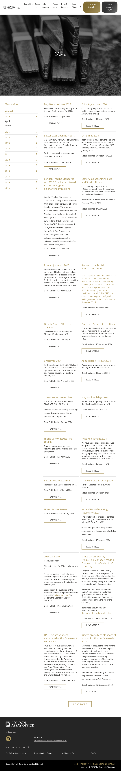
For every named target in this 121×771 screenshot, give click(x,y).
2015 (7, 187)
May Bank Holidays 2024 (95, 397)
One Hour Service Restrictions (98, 324)
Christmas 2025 (90, 135)
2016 (7, 182)
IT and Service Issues (55, 509)
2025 (7, 131)
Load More (80, 704)
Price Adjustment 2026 (94, 104)
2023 (7, 143)
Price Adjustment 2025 (56, 265)
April (7, 121)
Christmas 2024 (52, 360)
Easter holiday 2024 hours (58, 480)
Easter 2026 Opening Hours (59, 135)
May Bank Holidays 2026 (57, 104)
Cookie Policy (80, 764)
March (8, 125)
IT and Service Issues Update (98, 480)
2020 (7, 159)
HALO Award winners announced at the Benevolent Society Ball (60, 638)
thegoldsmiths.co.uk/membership (96, 613)
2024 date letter (53, 556)
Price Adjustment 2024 (94, 438)
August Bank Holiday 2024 (96, 360)
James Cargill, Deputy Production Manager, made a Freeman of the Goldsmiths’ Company (98, 561)
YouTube (94, 753)
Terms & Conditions (97, 764)
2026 (7, 116)
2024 (7, 137)
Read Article (55, 123)
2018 (7, 171)
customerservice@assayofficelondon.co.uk (50, 741)
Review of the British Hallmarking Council (93, 267)
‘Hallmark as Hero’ (61, 595)
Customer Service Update (58, 397)
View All (9, 111)
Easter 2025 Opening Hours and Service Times (97, 180)
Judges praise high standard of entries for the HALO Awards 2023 (99, 638)
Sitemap (111, 764)
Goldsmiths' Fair (68, 753)
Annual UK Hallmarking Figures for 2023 (95, 511)
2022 (7, 148)
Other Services (45, 5)
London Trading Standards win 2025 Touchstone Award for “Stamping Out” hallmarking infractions (60, 183)
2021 (7, 154)
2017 (7, 176)
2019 (7, 165)
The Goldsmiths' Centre (43, 753)
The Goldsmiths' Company (16, 753)
